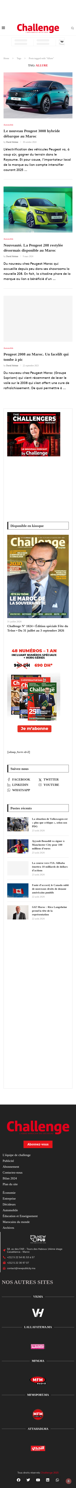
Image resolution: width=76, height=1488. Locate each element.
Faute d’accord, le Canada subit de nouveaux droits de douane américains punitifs (50, 889)
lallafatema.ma (38, 1327)
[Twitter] (28, 1480)
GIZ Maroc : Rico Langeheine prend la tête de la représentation (49, 911)
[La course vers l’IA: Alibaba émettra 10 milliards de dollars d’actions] (17, 868)
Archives (8, 1227)
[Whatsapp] (57, 1480)
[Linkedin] (47, 1480)
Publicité (8, 1160)
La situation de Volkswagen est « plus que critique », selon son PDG (50, 823)
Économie (9, 1192)
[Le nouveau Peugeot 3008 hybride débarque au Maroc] (38, 95)
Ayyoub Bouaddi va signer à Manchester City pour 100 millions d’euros (48, 845)
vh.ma (38, 1296)
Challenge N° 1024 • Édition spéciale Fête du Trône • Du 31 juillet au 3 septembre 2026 (37, 628)
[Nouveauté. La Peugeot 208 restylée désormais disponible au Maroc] (38, 210)
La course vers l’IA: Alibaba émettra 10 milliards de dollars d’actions (50, 867)
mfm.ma (38, 1360)
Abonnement (11, 1166)
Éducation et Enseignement (20, 1216)
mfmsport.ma (38, 1394)
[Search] (72, 28)
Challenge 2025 (50, 1472)
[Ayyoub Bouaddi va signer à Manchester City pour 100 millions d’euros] (17, 846)
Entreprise (9, 1198)
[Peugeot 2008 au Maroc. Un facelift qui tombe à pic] (38, 319)
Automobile (10, 1210)
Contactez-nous (12, 1172)
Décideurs (9, 1204)
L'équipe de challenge (17, 1155)
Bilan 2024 (10, 1178)
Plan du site (10, 1184)
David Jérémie (12, 142)
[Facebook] (18, 1480)
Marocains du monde (16, 1221)
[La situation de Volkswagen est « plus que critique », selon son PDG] (17, 824)
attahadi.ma (38, 1428)
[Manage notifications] (68, 1481)
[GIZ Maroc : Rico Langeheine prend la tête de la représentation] (17, 912)
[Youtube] (38, 1480)
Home (6, 58)
